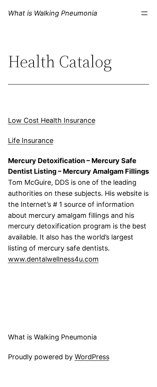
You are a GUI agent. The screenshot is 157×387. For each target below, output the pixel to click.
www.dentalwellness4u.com (53, 259)
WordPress (92, 357)
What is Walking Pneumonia (52, 13)
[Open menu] (144, 13)
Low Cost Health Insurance (51, 120)
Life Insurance (30, 140)
